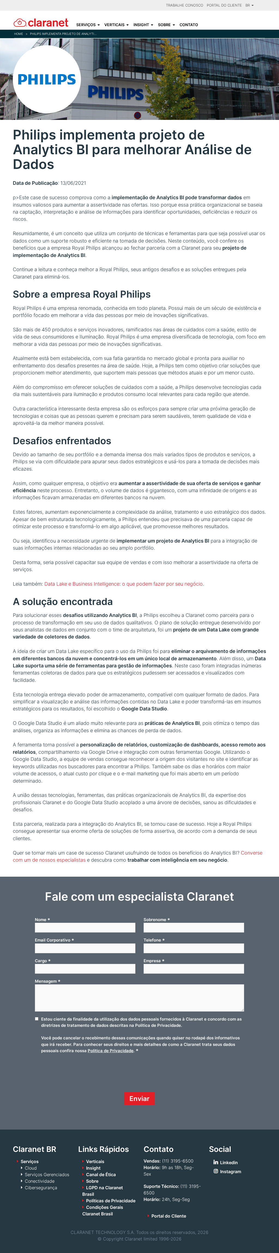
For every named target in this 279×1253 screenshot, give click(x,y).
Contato (189, 25)
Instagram (230, 1171)
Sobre (164, 25)
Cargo (43, 961)
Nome (42, 920)
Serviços (86, 25)
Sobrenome (157, 920)
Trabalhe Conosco (184, 5)
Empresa (154, 961)
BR (248, 5)
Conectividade (39, 1181)
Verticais (114, 25)
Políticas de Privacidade (110, 1200)
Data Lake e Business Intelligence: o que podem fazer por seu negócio (123, 584)
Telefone (154, 940)
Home (18, 34)
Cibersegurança (41, 1187)
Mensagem (47, 981)
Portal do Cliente (224, 5)
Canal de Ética (101, 1174)
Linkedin (229, 1162)
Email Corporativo (54, 940)
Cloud (31, 1168)
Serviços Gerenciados (47, 1174)
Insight (141, 25)
